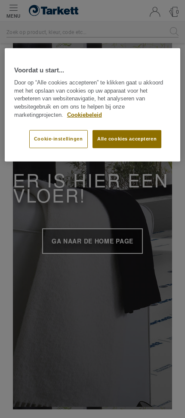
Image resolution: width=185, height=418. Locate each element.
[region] (93, 104)
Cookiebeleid (84, 115)
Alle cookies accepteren (127, 138)
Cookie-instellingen (58, 138)
